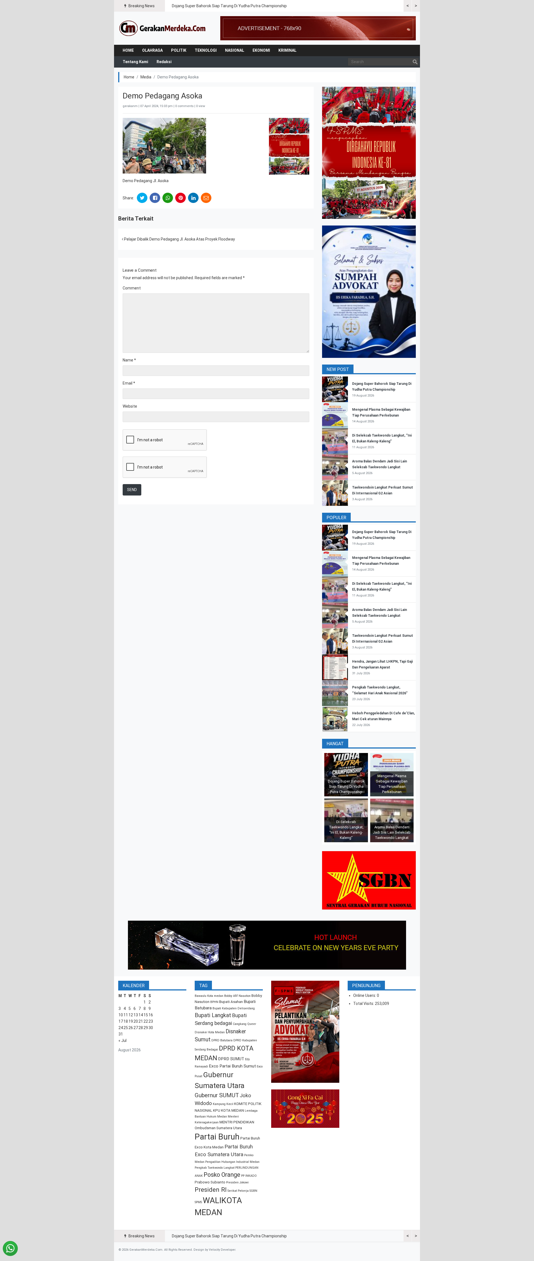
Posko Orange (222, 1174)
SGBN (253, 1191)
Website (130, 406)
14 (141, 1015)
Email (129, 383)
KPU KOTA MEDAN (228, 1110)
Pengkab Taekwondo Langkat (214, 1168)
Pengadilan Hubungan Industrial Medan (232, 1162)
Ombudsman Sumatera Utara (218, 1128)
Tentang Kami (135, 62)
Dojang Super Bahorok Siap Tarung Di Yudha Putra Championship (229, 6)
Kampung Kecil (223, 1104)
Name (129, 360)
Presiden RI (211, 1189)
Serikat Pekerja (238, 1191)
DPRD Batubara (222, 1040)
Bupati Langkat (213, 1015)
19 (130, 1021)
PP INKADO (249, 1176)
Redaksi (164, 62)
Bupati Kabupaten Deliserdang (233, 1008)
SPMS (198, 1202)
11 (125, 1015)
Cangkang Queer (244, 1024)
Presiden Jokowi (237, 1182)
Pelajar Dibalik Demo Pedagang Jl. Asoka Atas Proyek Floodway (179, 239)
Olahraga (152, 50)
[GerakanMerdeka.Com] (162, 28)
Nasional (234, 50)
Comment (132, 288)
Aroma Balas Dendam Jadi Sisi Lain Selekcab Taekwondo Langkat (392, 832)
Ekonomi (261, 50)
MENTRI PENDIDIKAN (236, 1122)
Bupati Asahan (231, 1002)
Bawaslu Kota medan (209, 996)
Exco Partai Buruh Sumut (232, 1066)
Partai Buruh (217, 1136)
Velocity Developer (222, 1250)
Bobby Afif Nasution (237, 996)
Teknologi (206, 50)
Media (145, 77)
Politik (178, 50)
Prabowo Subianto (210, 1182)
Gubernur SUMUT (217, 1095)
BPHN (214, 1002)
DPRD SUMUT (231, 1058)
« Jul (122, 1040)
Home (128, 50)
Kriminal (287, 50)
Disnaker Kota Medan (210, 1032)
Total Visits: (364, 1003)
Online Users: (365, 995)
